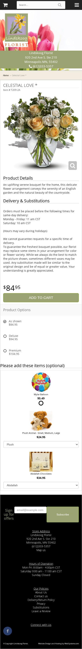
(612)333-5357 (42, 66)
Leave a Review (41, 611)
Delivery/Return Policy (41, 600)
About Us (41, 592)
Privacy (41, 603)
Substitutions (41, 607)
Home (6, 75)
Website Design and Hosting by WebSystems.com (58, 643)
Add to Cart (41, 298)
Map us (41, 550)
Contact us (41, 596)
